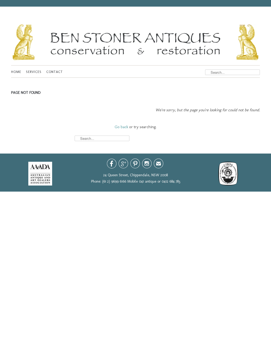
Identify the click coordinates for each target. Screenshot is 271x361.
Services (34, 72)
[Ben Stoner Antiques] (135, 43)
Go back (121, 126)
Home (16, 72)
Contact (54, 72)
